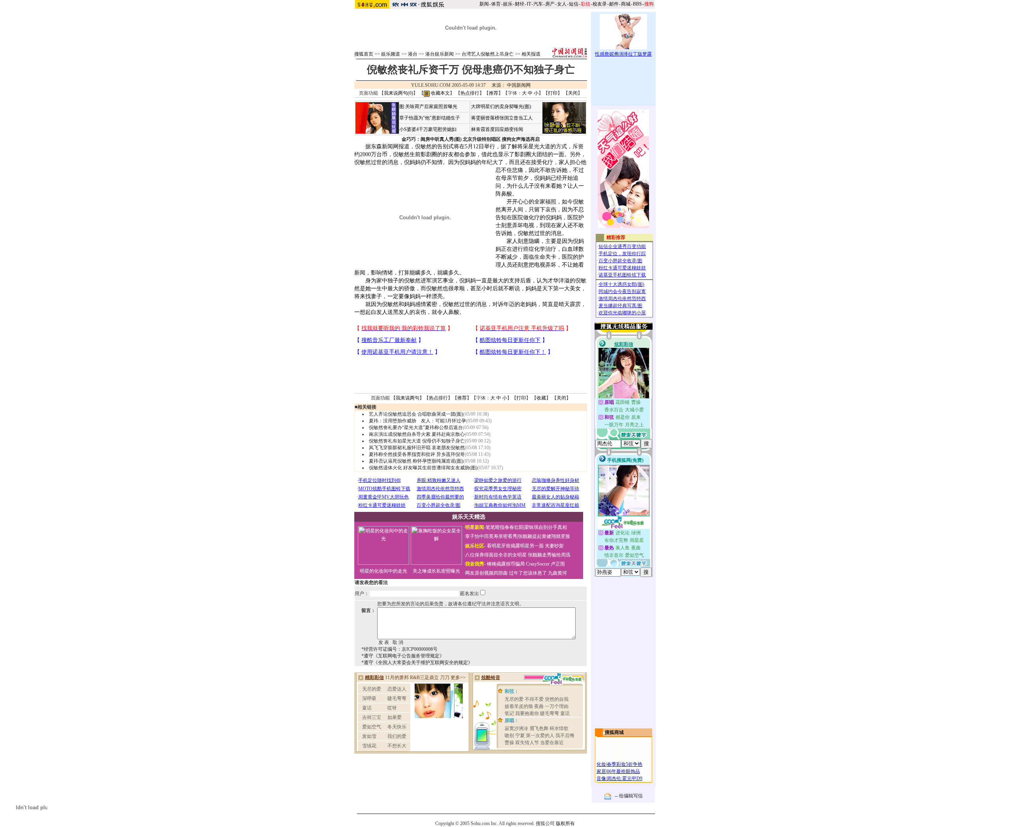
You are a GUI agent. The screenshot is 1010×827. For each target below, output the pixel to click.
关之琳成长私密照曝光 (436, 571)
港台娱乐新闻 (439, 54)
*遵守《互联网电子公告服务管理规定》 (402, 656)
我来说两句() (398, 93)
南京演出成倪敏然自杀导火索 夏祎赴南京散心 (417, 434)
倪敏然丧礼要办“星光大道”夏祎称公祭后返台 (416, 427)
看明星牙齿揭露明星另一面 (515, 546)
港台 (412, 54)
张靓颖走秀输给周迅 (549, 555)
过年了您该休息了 (528, 573)
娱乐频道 (390, 54)
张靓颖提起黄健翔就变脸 (544, 536)
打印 (552, 93)
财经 (519, 4)
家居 (601, 771)
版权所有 (565, 823)
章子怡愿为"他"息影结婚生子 (429, 118)
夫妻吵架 (554, 546)
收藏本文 (440, 93)
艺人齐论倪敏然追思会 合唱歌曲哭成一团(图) (416, 414)
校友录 (600, 4)
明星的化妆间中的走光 (383, 571)
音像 (601, 778)
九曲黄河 (557, 573)
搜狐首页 (363, 54)
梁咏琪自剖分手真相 (545, 527)
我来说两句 (407, 398)
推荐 (493, 93)
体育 (496, 4)
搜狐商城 (614, 732)
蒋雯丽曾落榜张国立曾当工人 (502, 118)
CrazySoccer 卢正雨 (545, 564)
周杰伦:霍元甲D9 (624, 778)
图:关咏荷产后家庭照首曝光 (428, 106)
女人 (562, 4)
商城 (625, 4)
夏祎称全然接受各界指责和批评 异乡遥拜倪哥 (417, 454)
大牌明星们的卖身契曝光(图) (501, 106)
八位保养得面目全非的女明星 (496, 555)
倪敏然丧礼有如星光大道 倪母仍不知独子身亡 (417, 441)
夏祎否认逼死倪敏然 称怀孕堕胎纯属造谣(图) (416, 461)
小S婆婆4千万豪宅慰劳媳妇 (427, 129)
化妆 (601, 764)
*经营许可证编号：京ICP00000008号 (399, 649)
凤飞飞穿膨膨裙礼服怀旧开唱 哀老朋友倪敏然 (417, 447)
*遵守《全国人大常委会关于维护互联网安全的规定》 (417, 662)
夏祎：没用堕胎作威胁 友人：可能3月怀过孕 (417, 421)
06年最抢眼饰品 (623, 771)
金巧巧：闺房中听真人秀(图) (432, 139)
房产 (550, 4)
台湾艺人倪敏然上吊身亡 (488, 54)
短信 (573, 4)
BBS (637, 4)
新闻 (484, 4)
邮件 (614, 4)
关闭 (573, 93)
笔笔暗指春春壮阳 (505, 527)
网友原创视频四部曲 (486, 573)
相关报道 (531, 54)
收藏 (541, 398)
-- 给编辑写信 (629, 796)
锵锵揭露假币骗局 (506, 564)
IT (529, 4)
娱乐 (507, 4)
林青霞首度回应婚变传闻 (497, 129)
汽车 (538, 4)
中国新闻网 (519, 85)
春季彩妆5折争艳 (624, 764)
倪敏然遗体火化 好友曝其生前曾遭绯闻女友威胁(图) (423, 467)
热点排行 (469, 93)
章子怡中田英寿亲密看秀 (491, 536)
